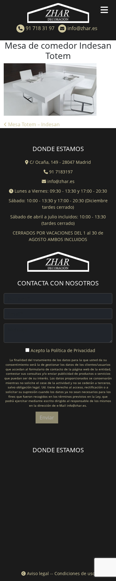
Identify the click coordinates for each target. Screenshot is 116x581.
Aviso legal (37, 573)
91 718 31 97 (39, 28)
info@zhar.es (81, 28)
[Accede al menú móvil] (107, 11)
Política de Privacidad (73, 350)
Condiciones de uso (74, 573)
